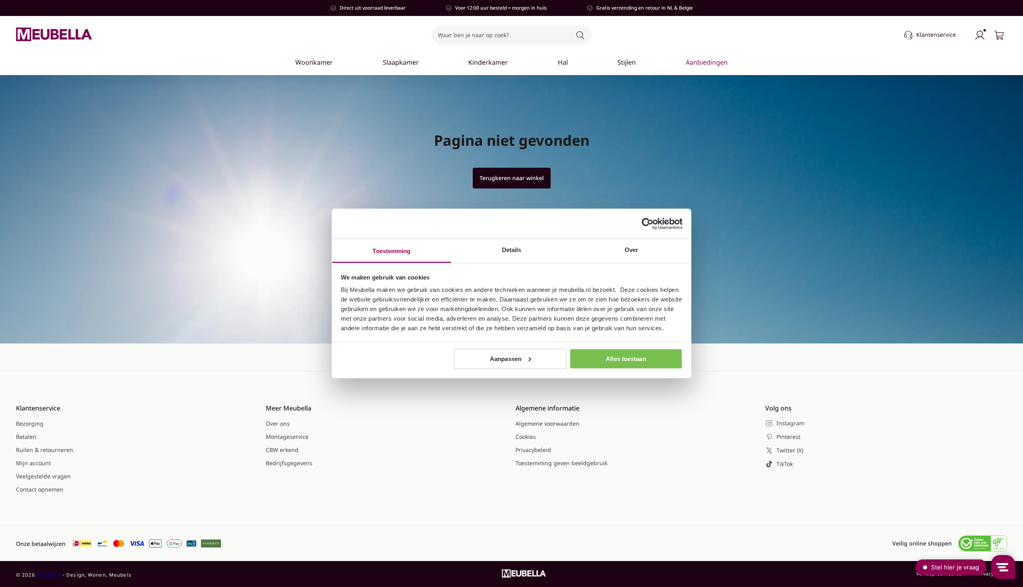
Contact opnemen (40, 489)
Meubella (49, 574)
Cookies (525, 436)
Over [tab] (631, 249)
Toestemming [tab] (391, 251)
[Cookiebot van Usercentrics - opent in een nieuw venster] (648, 224)
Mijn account (33, 463)
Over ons (278, 423)
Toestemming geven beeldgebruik (561, 463)
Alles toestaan (626, 358)
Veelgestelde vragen (43, 476)
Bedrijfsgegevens (289, 463)
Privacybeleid (533, 450)
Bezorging (30, 423)
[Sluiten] (732, 86)
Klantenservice (936, 34)
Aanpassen (505, 358)
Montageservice (287, 436)
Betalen (26, 436)
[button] (511, 35)
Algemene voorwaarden (547, 423)
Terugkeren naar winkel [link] (512, 178)
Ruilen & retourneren (44, 450)
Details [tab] (511, 249)
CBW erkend (282, 450)
